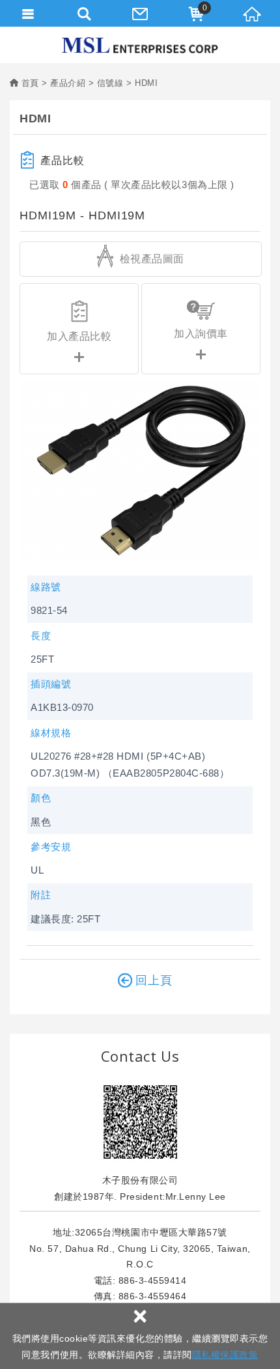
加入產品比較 (79, 336)
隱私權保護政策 (225, 1354)
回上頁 (154, 980)
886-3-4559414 (153, 1280)
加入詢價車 (201, 333)
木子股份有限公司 (140, 45)
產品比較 (62, 160)
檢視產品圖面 (150, 258)
